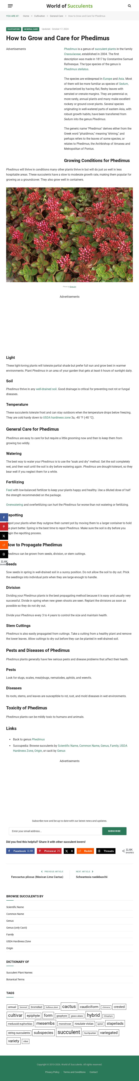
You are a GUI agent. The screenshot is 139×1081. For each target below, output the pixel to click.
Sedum (123, 84)
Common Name (89, 745)
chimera (106, 1007)
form (48, 1015)
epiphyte (33, 1016)
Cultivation (14, 29)
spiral (100, 1024)
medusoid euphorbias (20, 1023)
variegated (109, 1032)
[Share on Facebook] (4, 517)
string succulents (19, 1033)
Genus (105, 745)
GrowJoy (73, 287)
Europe (107, 78)
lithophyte (108, 1016)
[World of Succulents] (70, 6)
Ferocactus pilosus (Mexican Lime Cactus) (37, 877)
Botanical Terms (15, 979)
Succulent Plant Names (19, 972)
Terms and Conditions (74, 1072)
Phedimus (70, 49)
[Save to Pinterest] (4, 526)
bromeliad (36, 1007)
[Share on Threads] (4, 554)
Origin (38, 750)
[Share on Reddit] (4, 545)
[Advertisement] (33, 106)
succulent (69, 1032)
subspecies (43, 1032)
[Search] (129, 6)
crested (119, 1007)
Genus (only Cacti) (16, 927)
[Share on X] (4, 536)
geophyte (61, 1015)
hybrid (93, 1015)
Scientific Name (68, 745)
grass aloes (77, 1016)
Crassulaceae (72, 54)
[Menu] (10, 6)
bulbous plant (52, 1007)
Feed (9, 490)
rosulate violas (84, 1023)
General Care (31, 29)
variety (13, 1041)
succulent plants (105, 49)
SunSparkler (90, 1033)
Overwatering (14, 504)
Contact (94, 1072)
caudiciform (89, 1007)
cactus (69, 1006)
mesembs (45, 1023)
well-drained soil (46, 389)
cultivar (15, 1015)
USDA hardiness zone (57, 417)
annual (12, 1007)
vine (25, 1041)
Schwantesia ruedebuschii (92, 877)
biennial (23, 1007)
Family (114, 745)
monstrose (65, 1023)
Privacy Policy (52, 1072)
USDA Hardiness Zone (18, 941)
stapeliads (115, 1023)
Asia (121, 78)
